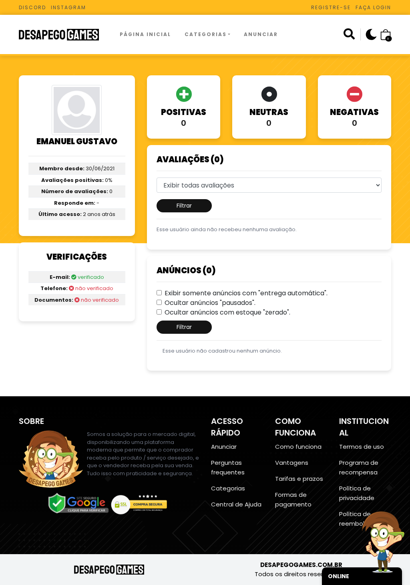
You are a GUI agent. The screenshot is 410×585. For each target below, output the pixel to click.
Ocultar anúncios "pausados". (210, 302)
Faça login (373, 7)
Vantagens (291, 462)
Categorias (206, 34)
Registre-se (331, 7)
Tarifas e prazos (299, 478)
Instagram (68, 7)
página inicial (145, 34)
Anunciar (261, 34)
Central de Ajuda (236, 504)
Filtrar (184, 206)
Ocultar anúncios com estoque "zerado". (227, 312)
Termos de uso (361, 446)
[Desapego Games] (64, 34)
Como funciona (298, 446)
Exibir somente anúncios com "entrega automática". (246, 293)
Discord (32, 7)
